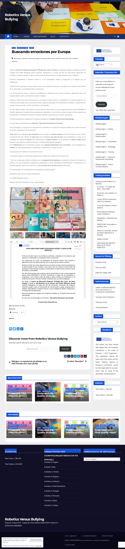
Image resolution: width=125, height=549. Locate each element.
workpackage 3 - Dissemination (17, 388)
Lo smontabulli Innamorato (89, 536)
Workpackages (13, 391)
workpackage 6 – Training (105, 152)
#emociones (51, 58)
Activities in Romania (51, 496)
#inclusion (25, 58)
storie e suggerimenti (71, 536)
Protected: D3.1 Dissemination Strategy (17, 396)
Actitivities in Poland (51, 472)
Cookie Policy (38, 546)
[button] (114, 36)
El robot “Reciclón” (75, 361)
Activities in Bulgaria (51, 476)
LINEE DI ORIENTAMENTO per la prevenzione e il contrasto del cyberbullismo (106, 290)
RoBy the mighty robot (103, 273)
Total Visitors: (101, 395)
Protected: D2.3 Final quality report (105, 431)
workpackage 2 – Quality (104, 129)
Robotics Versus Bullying (24, 519)
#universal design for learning (38, 58)
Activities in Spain (22, 47)
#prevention (17, 58)
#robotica (75, 58)
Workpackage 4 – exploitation (106, 141)
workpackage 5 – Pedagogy (105, 147)
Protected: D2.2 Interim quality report (74, 396)
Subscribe (65, 349)
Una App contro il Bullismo (105, 297)
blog (53, 36)
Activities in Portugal (51, 491)
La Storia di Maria (70, 545)
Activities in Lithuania (51, 481)
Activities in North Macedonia (54, 486)
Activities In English (51, 462)
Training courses (101, 302)
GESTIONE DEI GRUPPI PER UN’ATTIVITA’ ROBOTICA (106, 245)
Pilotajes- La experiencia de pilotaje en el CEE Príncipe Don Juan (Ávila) (29, 362)
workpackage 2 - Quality (50, 391)
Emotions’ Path (101, 262)
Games (26, 36)
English (101, 64)
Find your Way (101, 267)
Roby (16, 36)
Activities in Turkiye (51, 505)
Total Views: (100, 389)
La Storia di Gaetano (107, 536)
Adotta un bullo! (102, 239)
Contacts (64, 36)
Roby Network (39, 36)
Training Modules (102, 307)
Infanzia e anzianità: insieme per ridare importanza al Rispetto (107, 233)
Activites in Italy (49, 467)
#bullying (14, 61)
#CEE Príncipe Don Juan (64, 58)
